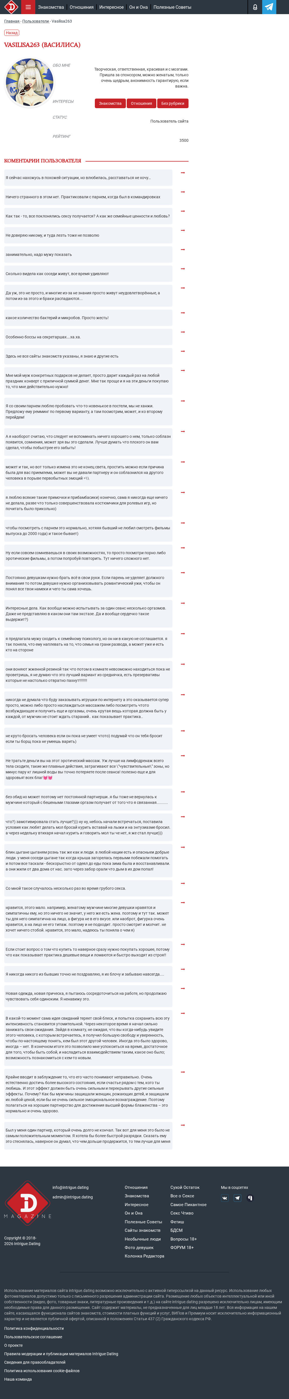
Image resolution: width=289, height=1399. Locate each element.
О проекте (13, 1345)
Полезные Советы (172, 7)
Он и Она (138, 7)
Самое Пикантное (188, 1204)
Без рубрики (172, 103)
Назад (11, 33)
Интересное (111, 7)
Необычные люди (143, 1239)
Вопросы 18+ (183, 1239)
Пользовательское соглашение (33, 1337)
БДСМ (176, 1230)
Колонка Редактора (144, 1256)
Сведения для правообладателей (34, 1362)
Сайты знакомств (143, 1230)
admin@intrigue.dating (72, 1197)
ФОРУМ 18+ (182, 1247)
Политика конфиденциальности (34, 1328)
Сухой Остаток (185, 1187)
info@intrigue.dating (70, 1187)
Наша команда (18, 1379)
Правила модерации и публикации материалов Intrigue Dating (61, 1354)
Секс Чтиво (182, 1213)
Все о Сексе (182, 1195)
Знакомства (51, 7)
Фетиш (177, 1221)
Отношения (82, 7)
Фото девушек (139, 1247)
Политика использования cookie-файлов (42, 1370)
